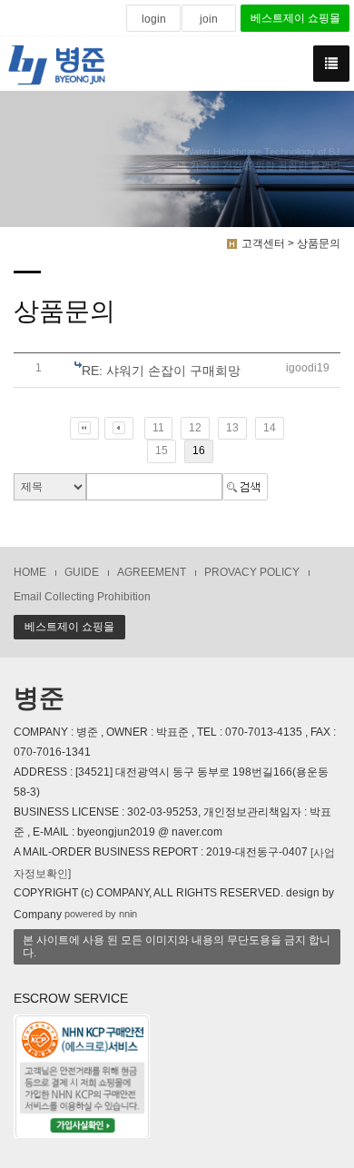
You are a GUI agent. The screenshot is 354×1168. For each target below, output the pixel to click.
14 (269, 427)
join (209, 19)
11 (158, 427)
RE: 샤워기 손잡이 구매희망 (161, 370)
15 (161, 450)
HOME (30, 572)
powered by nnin (100, 914)
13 (232, 427)
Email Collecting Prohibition (82, 596)
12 (195, 427)
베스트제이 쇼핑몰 (295, 18)
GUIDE (81, 572)
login (154, 19)
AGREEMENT (151, 572)
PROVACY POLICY (252, 572)
